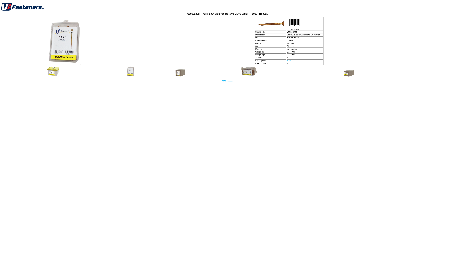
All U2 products (227, 81)
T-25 (289, 61)
